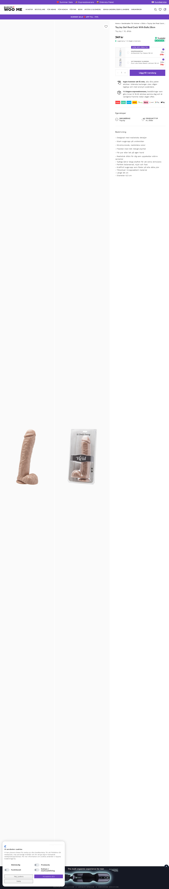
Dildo (143, 23)
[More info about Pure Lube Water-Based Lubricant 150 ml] (163, 59)
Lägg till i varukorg (147, 73)
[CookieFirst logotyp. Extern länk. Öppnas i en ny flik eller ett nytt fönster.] (5, 846)
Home (117, 23)
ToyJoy (118, 31)
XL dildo (127, 31)
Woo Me (13, 9)
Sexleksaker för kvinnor (131, 23)
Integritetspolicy (56, 845)
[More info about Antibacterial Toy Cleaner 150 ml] (163, 49)
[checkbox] (6, 865)
